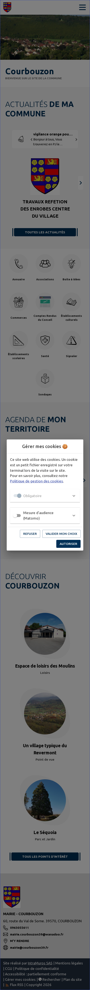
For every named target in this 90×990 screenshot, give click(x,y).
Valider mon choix (61, 533)
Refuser (30, 533)
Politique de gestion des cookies (36, 481)
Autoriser (68, 544)
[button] (45, 495)
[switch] (15, 516)
